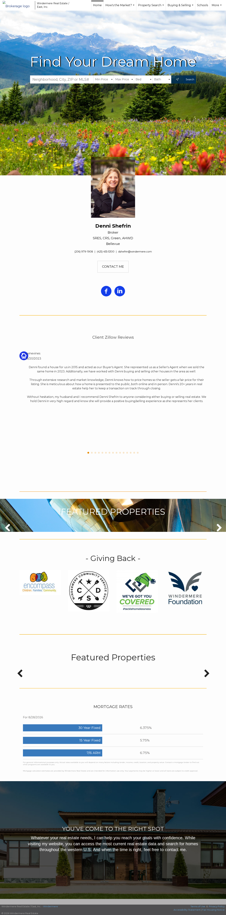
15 (138, 453)
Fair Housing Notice (213, 909)
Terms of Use (198, 906)
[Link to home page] (18, 5)
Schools (202, 5)
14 (134, 453)
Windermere (50, 906)
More (217, 7)
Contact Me (113, 267)
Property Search (151, 7)
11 (123, 453)
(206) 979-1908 (83, 251)
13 (131, 453)
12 (127, 453)
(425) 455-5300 (105, 251)
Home (97, 5)
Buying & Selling (181, 7)
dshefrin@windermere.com (135, 251)
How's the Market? (120, 7)
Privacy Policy (217, 906)
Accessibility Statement (187, 909)
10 (120, 453)
